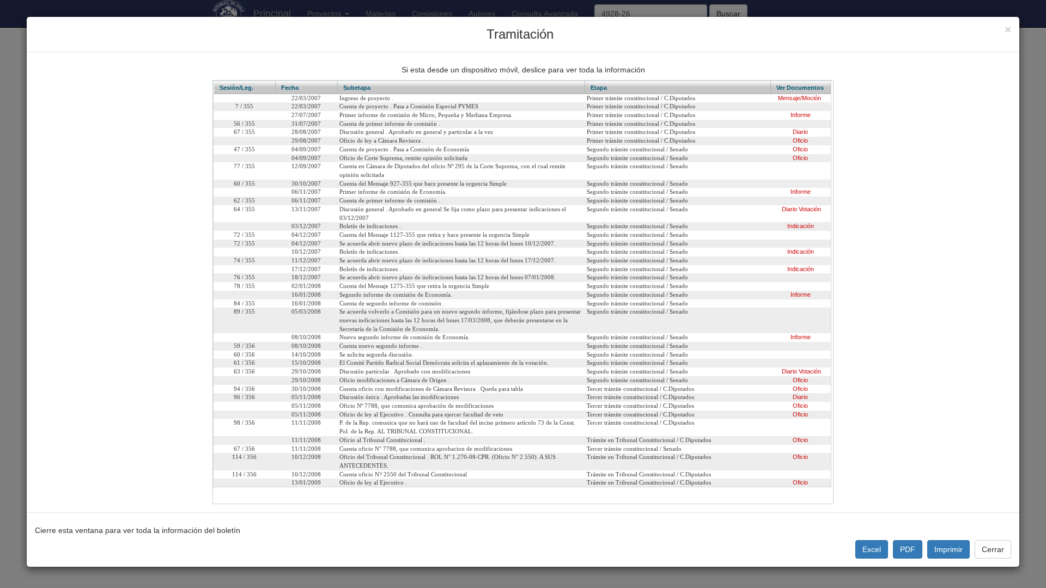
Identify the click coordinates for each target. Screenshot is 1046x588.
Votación (810, 209)
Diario (800, 131)
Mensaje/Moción (799, 98)
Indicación (800, 226)
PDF (907, 549)
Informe (800, 115)
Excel (871, 549)
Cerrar (993, 549)
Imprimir (948, 549)
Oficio (800, 140)
